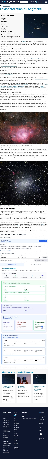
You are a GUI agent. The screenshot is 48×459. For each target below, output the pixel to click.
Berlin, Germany (3, 248)
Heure (22, 255)
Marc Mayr (6, 367)
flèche (42, 224)
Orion (17, 225)
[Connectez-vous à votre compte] (36, 2)
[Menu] (45, 2)
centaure (24, 41)
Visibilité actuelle (12, 264)
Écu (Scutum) (3, 86)
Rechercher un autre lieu (5, 250)
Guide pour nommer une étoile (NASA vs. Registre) (16, 442)
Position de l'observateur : (5, 237)
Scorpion (18, 84)
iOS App (16, 433)
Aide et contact (7, 443)
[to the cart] (41, 2)
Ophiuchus (21, 86)
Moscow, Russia (11, 248)
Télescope (8, 87)
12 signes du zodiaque (36, 58)
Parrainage (5, 441)
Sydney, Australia (38, 246)
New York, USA (11, 246)
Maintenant (45, 257)
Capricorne (25, 84)
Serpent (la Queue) (13, 86)
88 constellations (6, 6)
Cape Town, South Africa (26, 248)
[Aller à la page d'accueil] (0, 6)
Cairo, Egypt (18, 248)
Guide (15, 418)
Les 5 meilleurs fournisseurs (16, 422)
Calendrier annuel (37, 264)
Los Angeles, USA (4, 246)
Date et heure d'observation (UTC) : (8, 253)
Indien (42, 87)
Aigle (46, 84)
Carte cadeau (6, 445)
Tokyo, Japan (30, 246)
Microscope (16, 87)
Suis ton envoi (6, 420)
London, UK (18, 246)
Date (1, 255)
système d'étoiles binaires (41, 79)
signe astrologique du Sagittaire (9, 66)
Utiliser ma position (43, 240)
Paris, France (24, 246)
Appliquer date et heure (42, 260)
